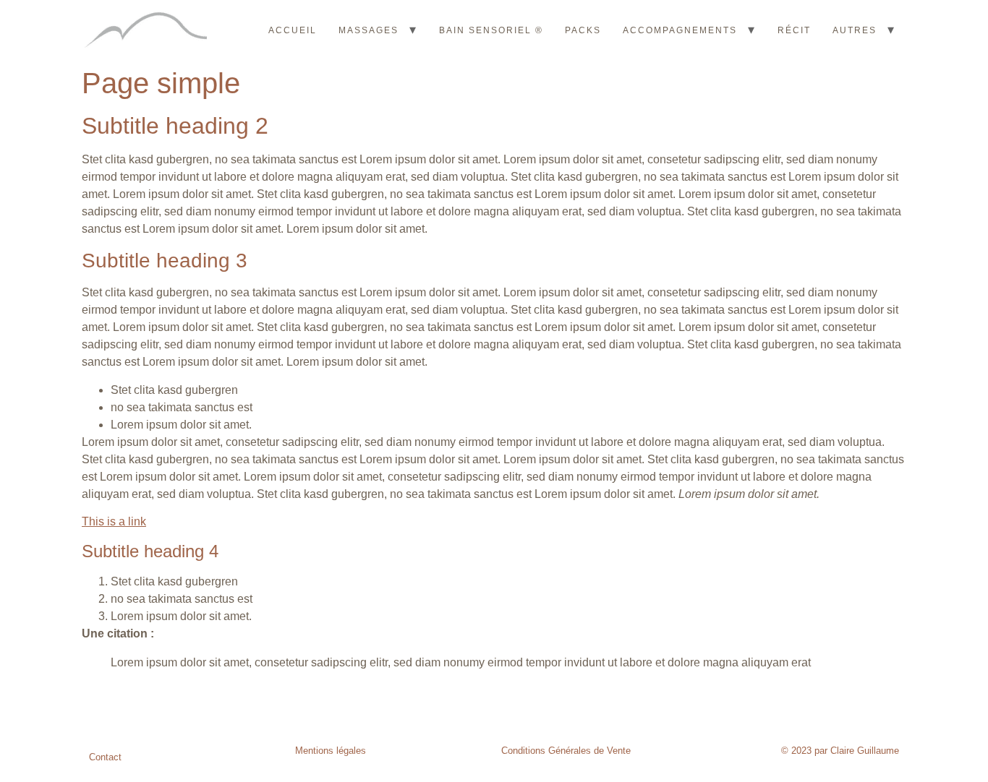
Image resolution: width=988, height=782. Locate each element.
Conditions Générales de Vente (566, 750)
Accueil (292, 30)
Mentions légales (330, 750)
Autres (854, 30)
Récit (794, 30)
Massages (368, 30)
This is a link (114, 521)
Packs (583, 30)
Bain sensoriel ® (491, 30)
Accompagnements (680, 30)
